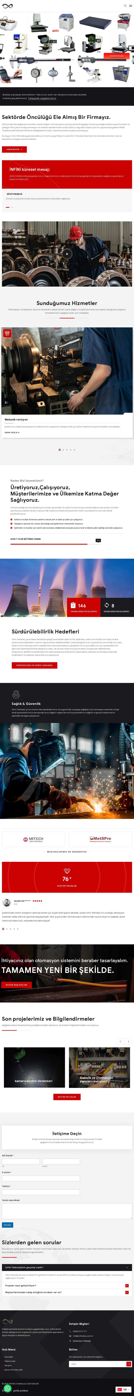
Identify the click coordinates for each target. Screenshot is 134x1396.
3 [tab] (67, 450)
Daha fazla (11, 432)
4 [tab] (71, 450)
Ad (3, 1166)
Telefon (6, 1186)
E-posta (7, 1172)
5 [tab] (74, 450)
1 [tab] (7, 207)
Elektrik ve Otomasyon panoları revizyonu (96, 1079)
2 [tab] (12, 207)
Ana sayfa (8, 1357)
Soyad (44, 1166)
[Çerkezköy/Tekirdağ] (70, 1341)
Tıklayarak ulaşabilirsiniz (42, 98)
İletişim (8, 1365)
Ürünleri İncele (107, 68)
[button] (8, 1388)
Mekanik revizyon (16, 419)
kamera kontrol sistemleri (33, 1081)
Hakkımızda (9, 1361)
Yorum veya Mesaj (10, 1200)
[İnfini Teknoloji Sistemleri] (7, 6)
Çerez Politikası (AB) (13, 1369)
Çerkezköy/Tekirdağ (81, 1341)
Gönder (7, 1225)
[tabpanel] (67, 197)
